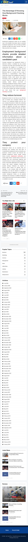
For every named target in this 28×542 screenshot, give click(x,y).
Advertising (4, 266)
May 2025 (6, 297)
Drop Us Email (15, 530)
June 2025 (6, 295)
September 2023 (7, 321)
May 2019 (6, 408)
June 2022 (6, 354)
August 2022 (7, 352)
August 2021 (7, 375)
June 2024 (6, 309)
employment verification (17, 156)
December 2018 (7, 420)
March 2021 (6, 387)
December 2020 (7, 394)
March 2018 (6, 439)
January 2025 (7, 302)
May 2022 (6, 356)
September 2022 (7, 349)
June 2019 (6, 406)
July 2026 (6, 283)
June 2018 (6, 432)
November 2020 (7, 397)
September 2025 (7, 288)
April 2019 (6, 411)
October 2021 (7, 371)
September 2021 (7, 373)
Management (5, 260)
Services (4, 257)
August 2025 (7, 290)
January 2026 (7, 285)
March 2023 (6, 335)
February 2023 (7, 337)
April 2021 (6, 385)
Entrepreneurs (5, 274)
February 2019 (7, 416)
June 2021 (6, 380)
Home (7, 530)
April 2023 (6, 333)
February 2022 (7, 361)
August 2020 (7, 399)
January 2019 (7, 418)
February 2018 (7, 442)
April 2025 (6, 299)
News (3, 263)
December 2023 (7, 316)
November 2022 (7, 344)
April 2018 (6, 437)
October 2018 (7, 425)
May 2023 (6, 330)
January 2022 (7, 363)
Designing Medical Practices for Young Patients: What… (14, 499)
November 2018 (7, 423)
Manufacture (5, 271)
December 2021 (7, 366)
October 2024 (7, 304)
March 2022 (6, 359)
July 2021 (6, 378)
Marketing (4, 255)
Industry (4, 269)
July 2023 (6, 325)
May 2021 (6, 382)
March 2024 (6, 314)
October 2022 (7, 347)
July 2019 (6, 404)
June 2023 (6, 328)
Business (4, 18)
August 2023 (7, 323)
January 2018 (7, 444)
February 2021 (7, 389)
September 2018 (7, 427)
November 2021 (7, 368)
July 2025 (6, 292)
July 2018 (6, 430)
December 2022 (7, 342)
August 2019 (7, 401)
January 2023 (7, 340)
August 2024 (7, 307)
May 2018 (6, 435)
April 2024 (6, 311)
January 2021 (7, 392)
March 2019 (6, 413)
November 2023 (7, 318)
